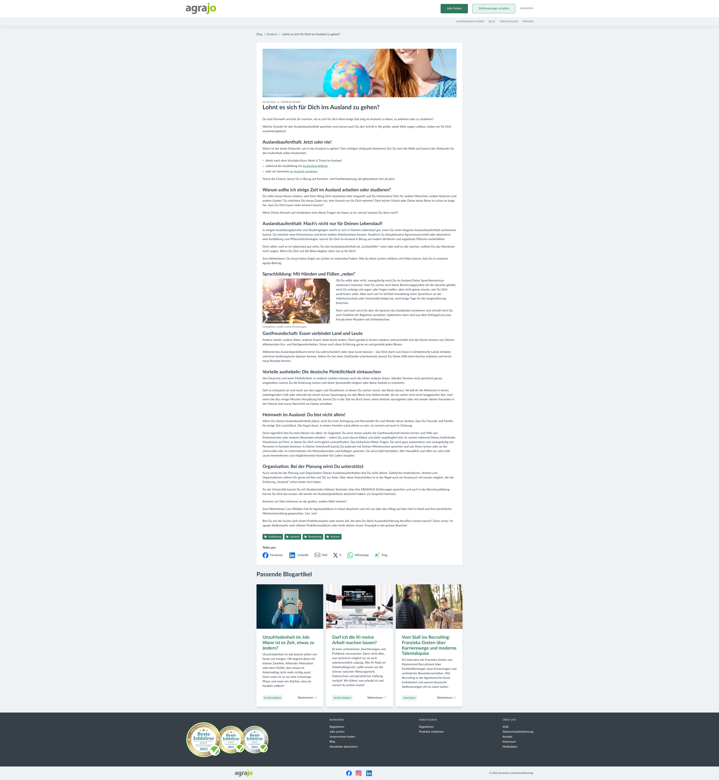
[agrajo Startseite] (201, 8)
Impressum (509, 741)
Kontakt (507, 736)
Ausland (294, 536)
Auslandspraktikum (315, 166)
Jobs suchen (337, 731)
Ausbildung (274, 536)
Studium (271, 34)
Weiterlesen (306, 697)
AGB (505, 726)
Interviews (409, 698)
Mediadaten (510, 746)
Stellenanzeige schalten (494, 8)
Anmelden (526, 8)
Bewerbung (314, 536)
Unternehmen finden (470, 21)
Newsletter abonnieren (344, 746)
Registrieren (337, 726)
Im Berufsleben (272, 698)
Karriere (335, 536)
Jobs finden (454, 8)
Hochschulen (509, 21)
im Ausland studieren (303, 171)
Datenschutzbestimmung (518, 731)
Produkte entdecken (431, 731)
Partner (528, 21)
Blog (492, 21)
